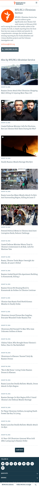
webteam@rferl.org (8, 44)
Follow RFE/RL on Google (24, 484)
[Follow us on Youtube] (3, 463)
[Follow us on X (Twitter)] (19, 463)
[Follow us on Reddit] (7, 463)
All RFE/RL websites (8, 484)
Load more (19, 450)
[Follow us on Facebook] (23, 463)
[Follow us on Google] (15, 463)
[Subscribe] (3, 468)
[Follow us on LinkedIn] (28, 463)
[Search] (35, 484)
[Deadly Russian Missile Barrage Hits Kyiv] (19, 146)
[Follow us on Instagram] (11, 463)
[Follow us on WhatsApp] (32, 463)
